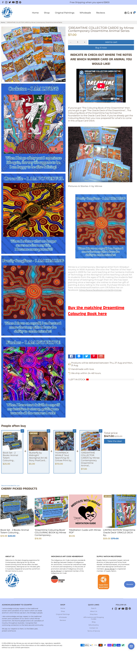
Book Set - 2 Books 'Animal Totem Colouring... (14, 531)
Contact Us (93, 628)
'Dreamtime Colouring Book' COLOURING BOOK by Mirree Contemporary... (50, 532)
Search (93, 608)
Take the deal (114, 441)
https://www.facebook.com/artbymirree (100, 290)
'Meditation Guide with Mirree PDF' (85, 531)
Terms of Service (93, 631)
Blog (93, 622)
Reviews (100, 12)
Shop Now (94, 614)
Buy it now (101, 47)
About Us (93, 611)
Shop (47, 12)
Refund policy (94, 625)
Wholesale (85, 12)
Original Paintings (64, 12)
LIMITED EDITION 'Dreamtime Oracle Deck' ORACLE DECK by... (119, 532)
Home (35, 12)
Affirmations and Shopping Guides (93, 618)
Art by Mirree (56, 571)
